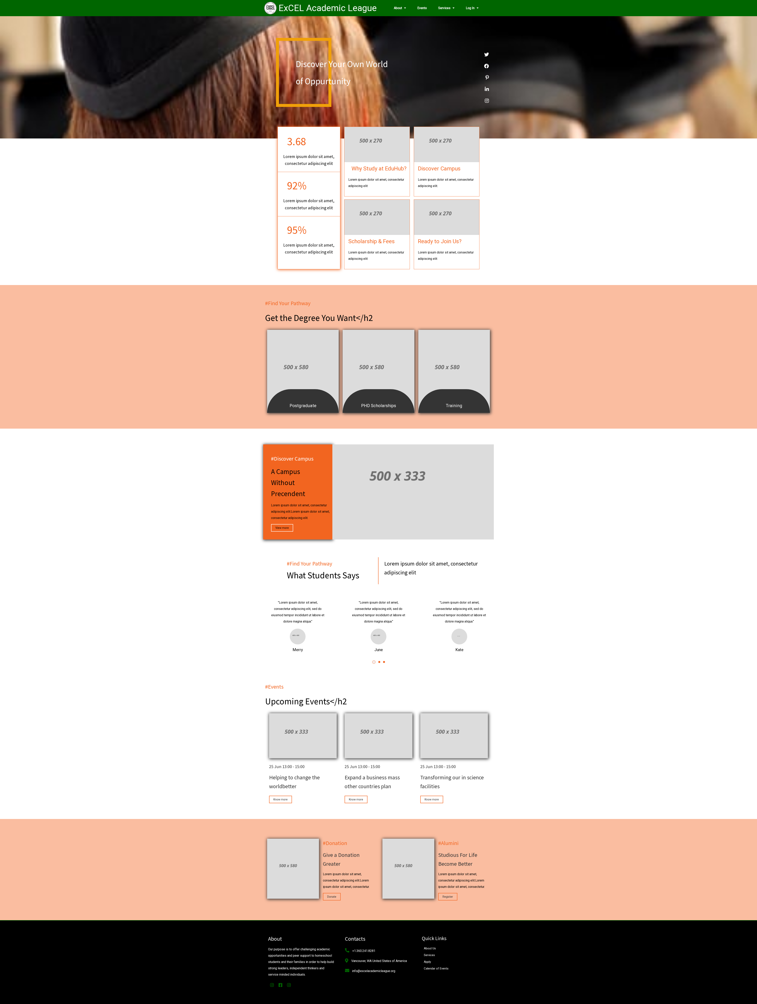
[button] (374, 662)
